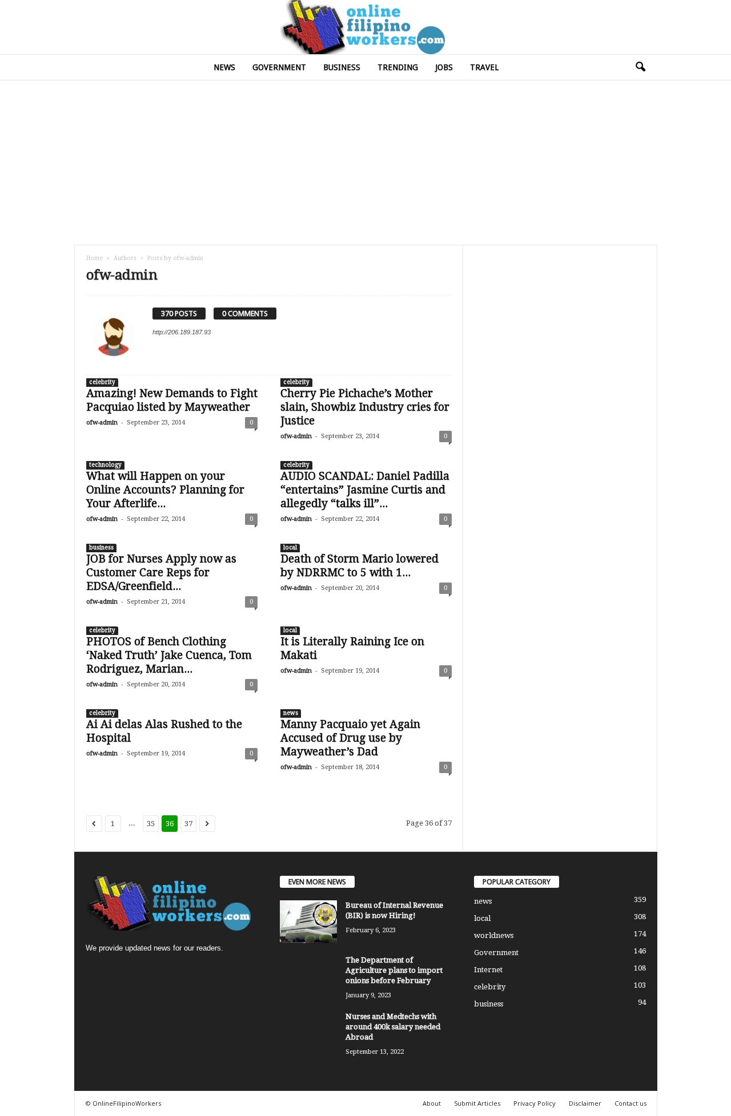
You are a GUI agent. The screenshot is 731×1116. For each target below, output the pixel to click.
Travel (484, 67)
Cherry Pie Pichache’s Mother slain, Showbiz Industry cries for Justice (364, 407)
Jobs (444, 67)
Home (94, 258)
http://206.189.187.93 (181, 332)
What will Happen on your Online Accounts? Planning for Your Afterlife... (165, 490)
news (290, 713)
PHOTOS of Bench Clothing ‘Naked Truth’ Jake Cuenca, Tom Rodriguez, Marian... (169, 655)
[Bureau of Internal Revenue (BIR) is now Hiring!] (308, 921)
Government (279, 67)
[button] (640, 67)
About (432, 1103)
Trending (397, 67)
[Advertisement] (365, 162)
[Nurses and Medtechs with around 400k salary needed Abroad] (308, 1033)
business (101, 547)
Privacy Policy (534, 1103)
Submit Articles (477, 1103)
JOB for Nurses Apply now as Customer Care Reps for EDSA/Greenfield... (161, 572)
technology (105, 465)
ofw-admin (102, 422)
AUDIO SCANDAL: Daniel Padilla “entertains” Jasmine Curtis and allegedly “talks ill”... (364, 490)
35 (151, 823)
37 (188, 823)
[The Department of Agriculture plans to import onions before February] (308, 976)
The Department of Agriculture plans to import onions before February (394, 970)
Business (341, 67)
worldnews (493, 935)
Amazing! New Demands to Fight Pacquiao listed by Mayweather (172, 400)
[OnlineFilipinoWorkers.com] (365, 27)
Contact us (630, 1103)
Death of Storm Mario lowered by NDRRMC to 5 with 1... (359, 565)
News (224, 67)
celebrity (102, 382)
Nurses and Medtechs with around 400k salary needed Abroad (393, 1026)
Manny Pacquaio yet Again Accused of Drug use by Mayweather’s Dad (350, 738)
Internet (488, 969)
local (290, 547)
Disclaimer (585, 1103)
